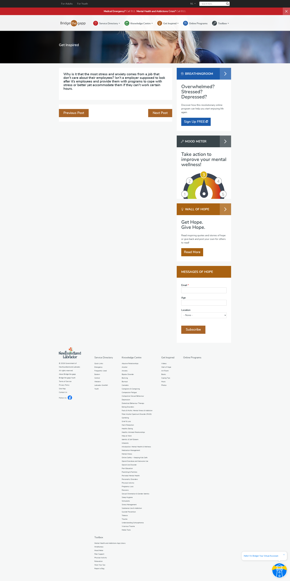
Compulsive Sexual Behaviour (133, 396)
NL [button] (192, 4)
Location (185, 310)
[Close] (286, 11)
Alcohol (124, 367)
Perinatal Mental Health (131, 476)
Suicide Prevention (129, 512)
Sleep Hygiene (127, 497)
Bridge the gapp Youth (67, 378)
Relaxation (98, 561)
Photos (163, 385)
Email (185, 285)
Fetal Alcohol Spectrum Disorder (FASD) (136, 414)
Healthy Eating (127, 428)
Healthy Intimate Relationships (133, 432)
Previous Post (73, 113)
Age (183, 298)
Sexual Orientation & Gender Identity (135, 494)
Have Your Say (99, 565)
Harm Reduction (128, 425)
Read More (192, 252)
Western (97, 381)
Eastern (97, 374)
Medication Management (131, 450)
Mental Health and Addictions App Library (110, 543)
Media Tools (126, 530)
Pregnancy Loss (127, 486)
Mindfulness (98, 547)
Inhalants (125, 443)
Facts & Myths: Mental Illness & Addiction (137, 410)
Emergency (98, 367)
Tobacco (125, 515)
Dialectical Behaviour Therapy (133, 403)
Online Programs (198, 23)
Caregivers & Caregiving (131, 389)
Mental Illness (127, 454)
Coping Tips (165, 378)
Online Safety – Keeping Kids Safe (134, 457)
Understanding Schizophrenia (133, 523)
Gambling (125, 418)
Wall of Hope (166, 367)
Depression (126, 400)
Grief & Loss (126, 421)
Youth (96, 389)
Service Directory (108, 23)
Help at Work (127, 436)
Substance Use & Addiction (132, 508)
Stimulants (126, 501)
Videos (163, 363)
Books (163, 374)
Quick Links (98, 363)
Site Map (62, 389)
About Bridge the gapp (67, 374)
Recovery (125, 490)
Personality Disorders (130, 479)
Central (97, 378)
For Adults (67, 4)
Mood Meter (98, 550)
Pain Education (127, 468)
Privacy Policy (64, 385)
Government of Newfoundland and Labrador (70, 352)
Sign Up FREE (194, 121)
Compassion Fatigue (129, 392)
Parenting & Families (129, 472)
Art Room (165, 371)
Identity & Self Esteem (130, 439)
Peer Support (99, 554)
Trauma (124, 519)
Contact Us (63, 392)
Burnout (125, 381)
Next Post (160, 113)
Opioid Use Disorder (129, 465)
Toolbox (222, 23)
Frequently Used (100, 371)
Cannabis (125, 385)
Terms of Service (65, 381)
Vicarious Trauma (128, 526)
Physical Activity (128, 483)
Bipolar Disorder (128, 374)
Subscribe (193, 329)
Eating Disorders (128, 407)
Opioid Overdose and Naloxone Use (135, 461)
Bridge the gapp (73, 23)
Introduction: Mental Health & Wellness (136, 447)
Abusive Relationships (130, 363)
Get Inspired (170, 23)
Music (163, 381)
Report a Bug (99, 568)
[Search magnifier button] (227, 4)
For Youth (82, 4)
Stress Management (129, 504)
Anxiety (125, 371)
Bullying (125, 378)
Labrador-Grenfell (101, 385)
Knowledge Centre (140, 23)
